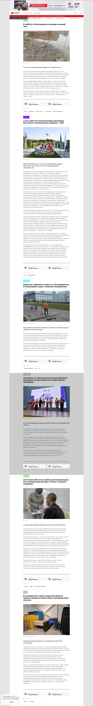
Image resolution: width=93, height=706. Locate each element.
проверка (26, 701)
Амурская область (39, 111)
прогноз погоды (48, 111)
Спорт (25, 592)
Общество (26, 117)
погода (25, 111)
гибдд (35, 368)
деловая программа (31, 275)
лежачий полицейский (28, 368)
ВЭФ (24, 275)
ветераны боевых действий (40, 586)
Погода (25, 20)
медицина (31, 586)
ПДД (39, 368)
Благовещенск (31, 111)
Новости (26, 13)
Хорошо (11, 702)
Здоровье (26, 476)
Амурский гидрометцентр (58, 111)
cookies (13, 697)
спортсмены (31, 701)
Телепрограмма (37, 13)
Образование (27, 374)
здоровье (26, 586)
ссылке (58, 455)
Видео (30, 13)
